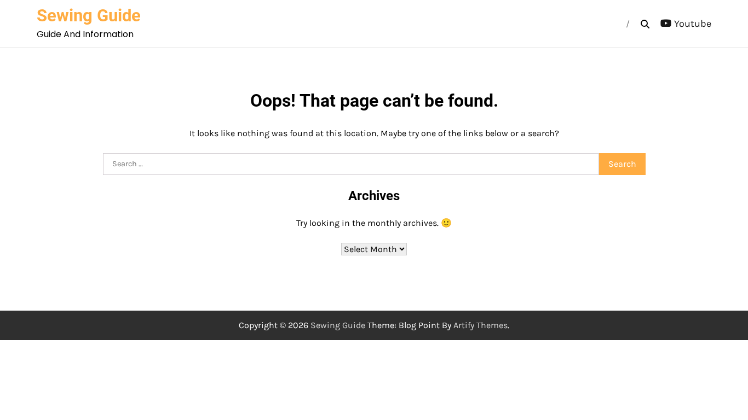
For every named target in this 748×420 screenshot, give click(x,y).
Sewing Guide (89, 15)
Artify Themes (480, 325)
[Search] (645, 24)
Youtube (692, 24)
